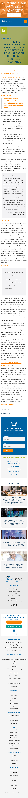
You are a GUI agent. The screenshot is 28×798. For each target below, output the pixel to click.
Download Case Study (20, 71)
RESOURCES (14, 767)
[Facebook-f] (8, 409)
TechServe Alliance (6, 366)
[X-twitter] (2, 409)
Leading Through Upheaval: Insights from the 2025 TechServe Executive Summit (14, 544)
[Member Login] (14, 630)
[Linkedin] (5, 409)
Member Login (14, 634)
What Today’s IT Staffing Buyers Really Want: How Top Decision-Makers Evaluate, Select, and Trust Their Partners (14, 500)
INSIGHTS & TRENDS (14, 639)
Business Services (14, 712)
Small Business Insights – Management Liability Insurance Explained (14, 566)
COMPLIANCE (14, 673)
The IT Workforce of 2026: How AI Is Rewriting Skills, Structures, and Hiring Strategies (14, 522)
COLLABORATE (14, 690)
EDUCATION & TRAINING (14, 654)
